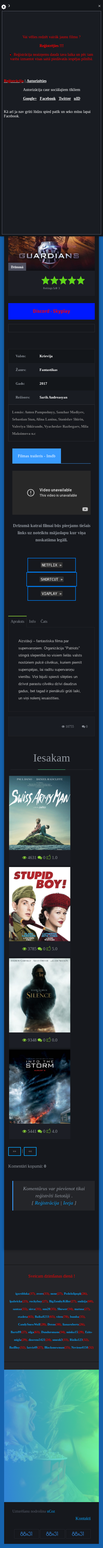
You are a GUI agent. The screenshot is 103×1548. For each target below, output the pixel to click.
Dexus (51, 1324)
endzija (82, 1301)
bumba (74, 1316)
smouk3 (57, 1339)
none (54, 1293)
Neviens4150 (79, 1347)
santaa (17, 1309)
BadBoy (14, 1347)
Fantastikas (48, 370)
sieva (32, 1309)
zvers (40, 1293)
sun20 (46, 1309)
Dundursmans (50, 1332)
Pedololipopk (72, 1293)
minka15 (72, 1332)
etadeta (23, 1316)
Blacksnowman (54, 1347)
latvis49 (32, 1347)
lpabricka (16, 1301)
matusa (79, 1309)
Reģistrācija (47, 1203)
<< (30, 1151)
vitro (59, 1316)
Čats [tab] (44, 621)
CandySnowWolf (29, 1324)
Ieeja (68, 1203)
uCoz (51, 1511)
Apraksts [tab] (17, 621)
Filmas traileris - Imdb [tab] (36, 456)
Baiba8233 (42, 1316)
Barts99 (16, 1332)
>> (14, 1151)
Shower (62, 1309)
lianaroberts (71, 1324)
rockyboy (35, 1301)
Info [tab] (32, 621)
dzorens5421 (37, 1339)
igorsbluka (22, 1293)
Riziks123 (76, 1339)
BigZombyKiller (60, 1301)
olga (31, 1332)
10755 (69, 727)
